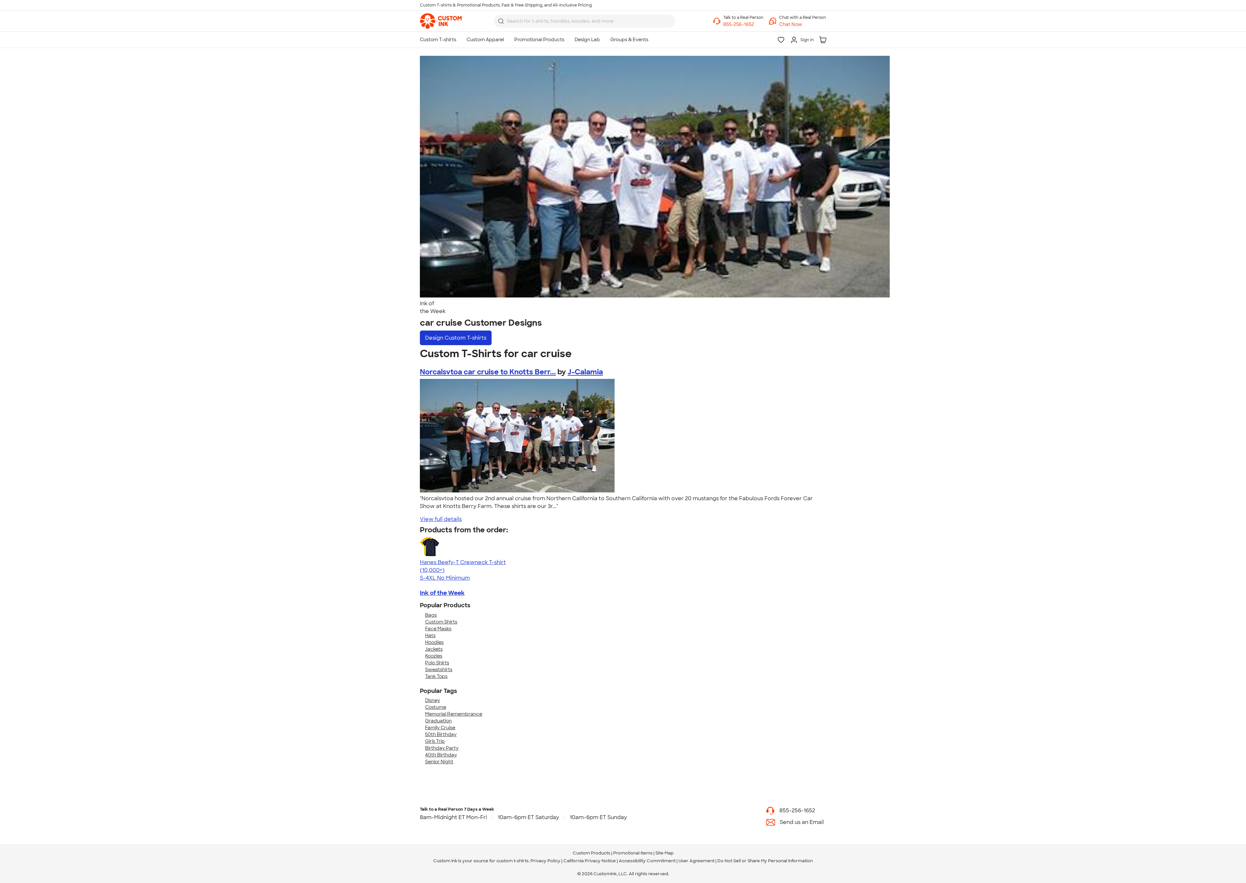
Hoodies (434, 642)
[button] (802, 24)
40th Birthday (441, 755)
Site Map (664, 853)
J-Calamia (585, 372)
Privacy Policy (545, 861)
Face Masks (438, 629)
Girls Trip (435, 741)
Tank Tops (436, 676)
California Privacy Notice (589, 861)
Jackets (434, 649)
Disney (432, 700)
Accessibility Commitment (647, 861)
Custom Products (591, 853)
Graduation (438, 721)
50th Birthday (441, 734)
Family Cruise (440, 728)
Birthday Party (441, 748)
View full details (441, 519)
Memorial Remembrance (453, 714)
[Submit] (501, 21)
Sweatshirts (438, 669)
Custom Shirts (441, 622)
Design (455, 337)
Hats (430, 635)
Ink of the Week (442, 593)
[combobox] (585, 21)
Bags (431, 615)
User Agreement (696, 861)
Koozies (433, 656)
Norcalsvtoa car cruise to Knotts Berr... (488, 372)
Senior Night (439, 762)
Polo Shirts (437, 663)
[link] (441, 21)
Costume (435, 707)
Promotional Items (633, 853)
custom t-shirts (512, 861)
